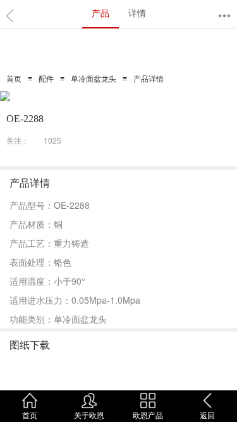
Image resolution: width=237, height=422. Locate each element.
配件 (46, 79)
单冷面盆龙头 (93, 79)
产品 (100, 12)
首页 (13, 79)
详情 (137, 12)
